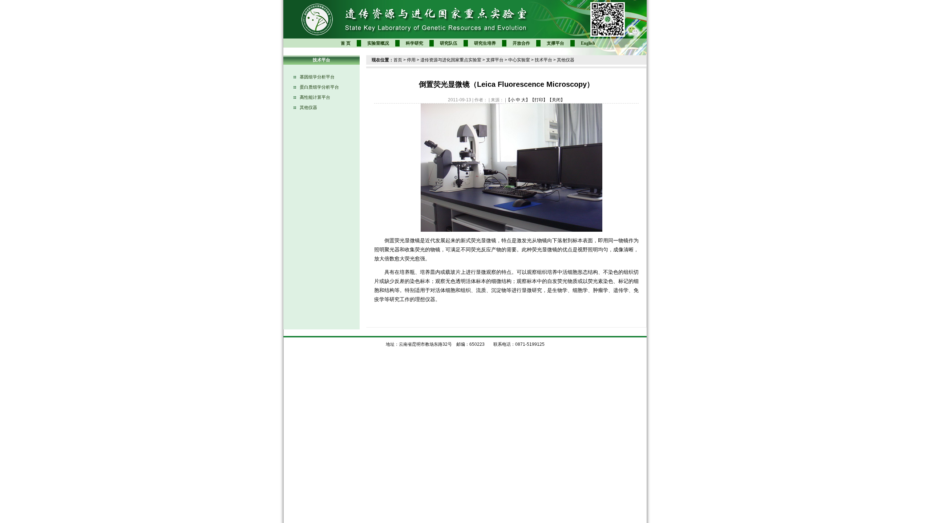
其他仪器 (308, 107)
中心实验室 (519, 59)
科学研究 (414, 43)
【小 (510, 99)
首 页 (346, 43)
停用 (411, 59)
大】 (525, 99)
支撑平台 (555, 43)
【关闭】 (556, 99)
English (588, 43)
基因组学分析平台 (317, 77)
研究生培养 (485, 43)
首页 (397, 59)
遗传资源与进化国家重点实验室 (450, 59)
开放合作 (521, 43)
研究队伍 (448, 43)
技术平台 (543, 59)
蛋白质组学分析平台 (319, 87)
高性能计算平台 (315, 97)
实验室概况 (378, 43)
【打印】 (538, 99)
